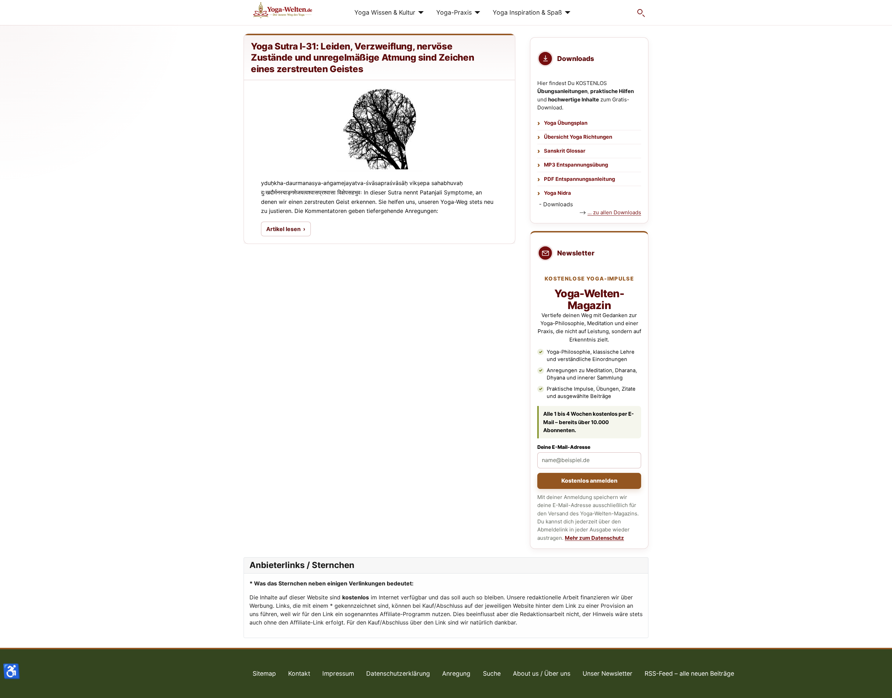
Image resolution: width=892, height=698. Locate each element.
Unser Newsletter (607, 673)
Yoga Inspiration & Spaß (527, 12)
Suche (492, 673)
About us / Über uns (541, 673)
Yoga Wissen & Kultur (384, 12)
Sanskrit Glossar (564, 151)
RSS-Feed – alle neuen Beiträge (689, 673)
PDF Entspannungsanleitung (579, 179)
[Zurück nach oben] (879, 685)
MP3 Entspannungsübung (576, 165)
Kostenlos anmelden (589, 480)
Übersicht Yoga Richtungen (578, 137)
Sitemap (264, 673)
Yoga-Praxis (454, 12)
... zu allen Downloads (614, 212)
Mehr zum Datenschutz (594, 538)
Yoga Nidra (557, 193)
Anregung (456, 673)
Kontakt (299, 673)
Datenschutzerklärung (398, 673)
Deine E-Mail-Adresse (563, 447)
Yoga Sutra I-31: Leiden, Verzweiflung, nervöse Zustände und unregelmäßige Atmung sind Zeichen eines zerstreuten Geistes (362, 57)
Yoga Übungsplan (565, 123)
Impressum (338, 673)
